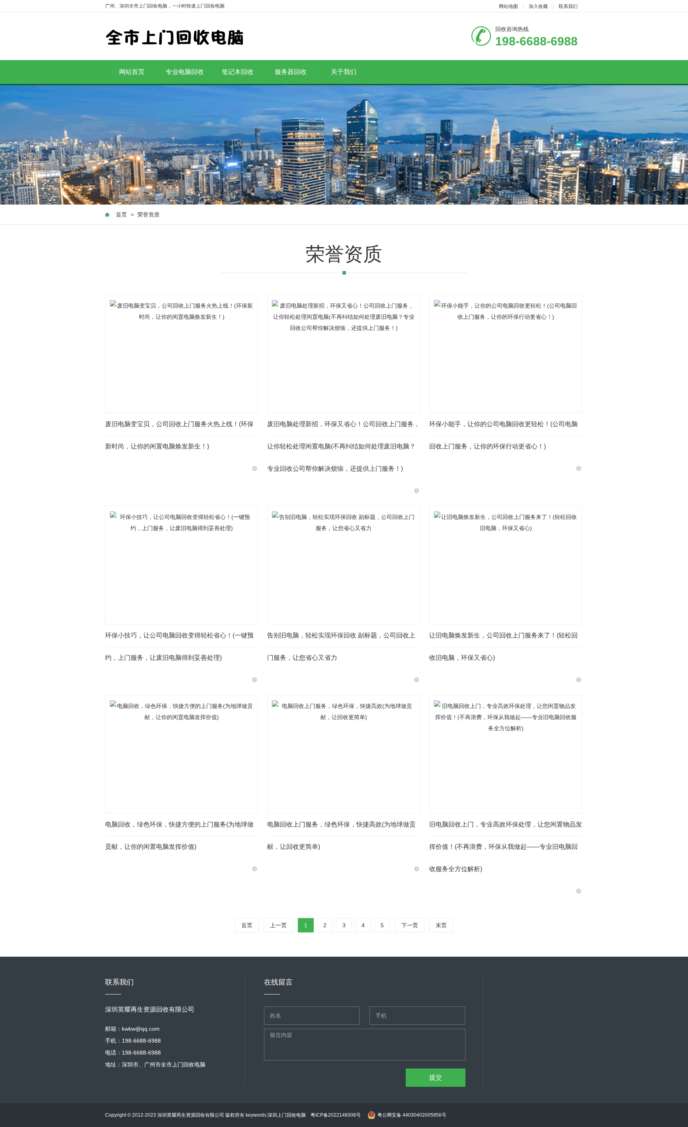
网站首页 (132, 71)
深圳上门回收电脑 (289, 1115)
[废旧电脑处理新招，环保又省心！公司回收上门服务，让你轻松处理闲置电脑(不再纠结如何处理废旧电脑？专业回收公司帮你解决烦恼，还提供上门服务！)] (343, 353)
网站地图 (508, 6)
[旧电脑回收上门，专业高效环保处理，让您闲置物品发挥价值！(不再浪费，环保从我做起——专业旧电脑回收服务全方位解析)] (505, 754)
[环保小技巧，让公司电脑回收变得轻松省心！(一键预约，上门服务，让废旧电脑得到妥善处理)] (181, 565)
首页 (121, 214)
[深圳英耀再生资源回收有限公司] (174, 36)
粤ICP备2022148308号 (336, 1115)
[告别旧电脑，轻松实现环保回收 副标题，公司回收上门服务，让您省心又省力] (343, 565)
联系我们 (568, 6)
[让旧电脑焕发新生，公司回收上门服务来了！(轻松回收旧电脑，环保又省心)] (505, 565)
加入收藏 (538, 6)
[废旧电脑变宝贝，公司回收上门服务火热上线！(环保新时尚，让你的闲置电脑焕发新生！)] (181, 353)
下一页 (409, 925)
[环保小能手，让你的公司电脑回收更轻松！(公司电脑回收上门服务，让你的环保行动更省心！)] (505, 353)
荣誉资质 (148, 214)
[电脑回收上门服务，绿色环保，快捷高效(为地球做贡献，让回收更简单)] (343, 754)
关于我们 (343, 71)
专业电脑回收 (185, 71)
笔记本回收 (238, 71)
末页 (441, 925)
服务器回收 (291, 71)
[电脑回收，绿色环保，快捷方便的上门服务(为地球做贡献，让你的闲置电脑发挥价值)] (181, 754)
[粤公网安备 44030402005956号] (406, 1107)
